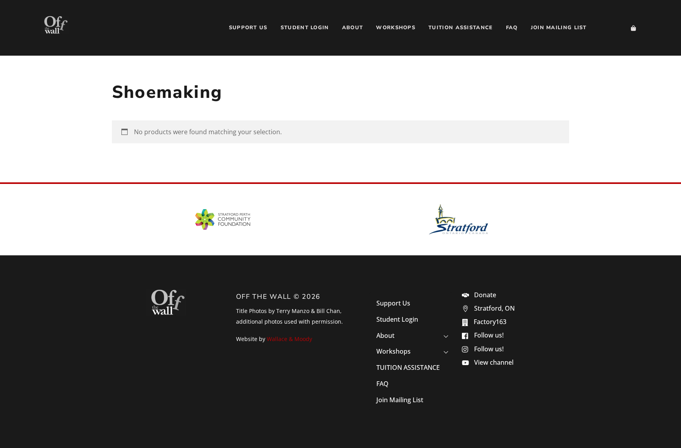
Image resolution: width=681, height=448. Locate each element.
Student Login (305, 27)
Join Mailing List (559, 27)
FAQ (512, 27)
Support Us (248, 27)
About (352, 27)
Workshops (395, 27)
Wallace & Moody (289, 339)
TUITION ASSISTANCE (460, 27)
